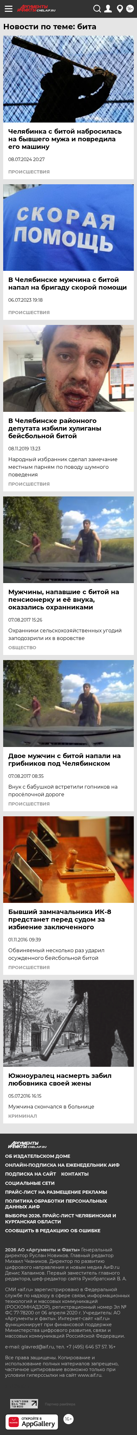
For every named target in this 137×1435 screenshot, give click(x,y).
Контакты (75, 1174)
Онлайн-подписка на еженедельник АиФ (62, 1165)
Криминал (22, 1116)
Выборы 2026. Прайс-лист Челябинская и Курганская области (60, 1218)
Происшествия (29, 172)
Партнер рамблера (60, 1404)
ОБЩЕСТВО (22, 647)
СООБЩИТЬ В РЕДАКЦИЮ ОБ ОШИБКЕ (52, 1231)
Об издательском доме (37, 1156)
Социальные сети (30, 1183)
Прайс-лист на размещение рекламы (56, 1192)
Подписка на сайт (30, 1174)
